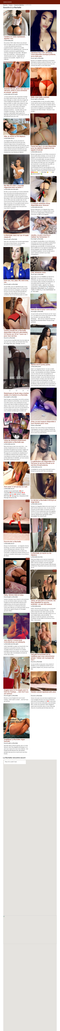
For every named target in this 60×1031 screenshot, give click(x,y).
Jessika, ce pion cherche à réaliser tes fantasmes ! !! (40, 236)
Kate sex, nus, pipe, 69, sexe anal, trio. (16, 281)
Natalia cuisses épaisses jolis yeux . (43, 693)
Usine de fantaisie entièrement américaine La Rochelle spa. (15, 441)
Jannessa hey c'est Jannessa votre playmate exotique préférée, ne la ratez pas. (43, 54)
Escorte (5, 5)
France (10, 5)
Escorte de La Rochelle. (12, 541)
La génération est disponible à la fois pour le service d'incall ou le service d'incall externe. (43, 463)
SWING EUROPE (7, 2)
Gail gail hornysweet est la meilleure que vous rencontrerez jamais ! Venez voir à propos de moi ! (42, 657)
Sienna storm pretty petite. (40, 365)
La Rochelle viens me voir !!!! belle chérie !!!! (16, 236)
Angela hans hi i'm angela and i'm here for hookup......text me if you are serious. (16, 692)
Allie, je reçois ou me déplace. (15, 136)
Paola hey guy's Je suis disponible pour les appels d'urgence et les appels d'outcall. (43, 148)
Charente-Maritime (19, 5)
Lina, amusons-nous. (38, 272)
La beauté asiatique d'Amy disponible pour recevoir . (40, 204)
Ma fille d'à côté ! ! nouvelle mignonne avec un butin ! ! (14, 186)
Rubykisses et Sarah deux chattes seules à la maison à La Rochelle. (16, 394)
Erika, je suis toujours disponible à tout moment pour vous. (43, 422)
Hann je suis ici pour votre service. (43, 309)
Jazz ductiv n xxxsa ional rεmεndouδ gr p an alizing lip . (15, 641)
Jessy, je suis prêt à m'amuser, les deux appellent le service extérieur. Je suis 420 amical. (43, 602)
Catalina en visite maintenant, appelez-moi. (14, 37)
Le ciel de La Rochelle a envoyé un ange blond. (43, 501)
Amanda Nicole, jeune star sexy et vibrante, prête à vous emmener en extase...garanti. (16, 90)
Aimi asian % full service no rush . (16, 487)
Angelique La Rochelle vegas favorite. (14, 740)
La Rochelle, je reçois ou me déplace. (41, 554)
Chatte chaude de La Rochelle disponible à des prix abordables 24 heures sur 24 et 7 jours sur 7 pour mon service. (16, 333)
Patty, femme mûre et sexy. (14, 595)
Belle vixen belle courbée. (40, 97)
